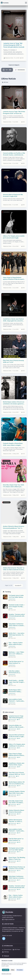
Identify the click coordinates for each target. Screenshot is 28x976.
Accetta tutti (5, 969)
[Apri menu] (26, 2)
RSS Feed (6, 82)
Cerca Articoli (7, 949)
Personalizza (20, 969)
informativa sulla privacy (6, 973)
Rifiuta (12, 969)
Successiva (17, 585)
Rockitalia (9, 912)
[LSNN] (3, 938)
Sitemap (6, 952)
